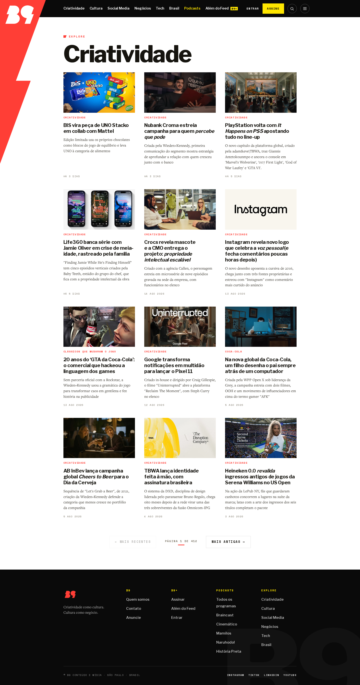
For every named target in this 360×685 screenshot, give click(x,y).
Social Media (118, 8)
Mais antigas (228, 541)
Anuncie (133, 617)
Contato (133, 608)
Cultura (96, 8)
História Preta (228, 651)
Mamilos (223, 633)
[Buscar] (292, 8)
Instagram (235, 675)
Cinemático (226, 624)
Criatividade (73, 8)
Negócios (142, 8)
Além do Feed (217, 8)
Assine (273, 8)
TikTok (254, 675)
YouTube (290, 675)
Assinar (178, 599)
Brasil (174, 8)
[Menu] (305, 8)
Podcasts (192, 8)
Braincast (225, 615)
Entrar (253, 9)
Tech (160, 8)
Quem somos (137, 599)
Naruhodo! (225, 642)
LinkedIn (271, 675)
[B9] (23, 8)
